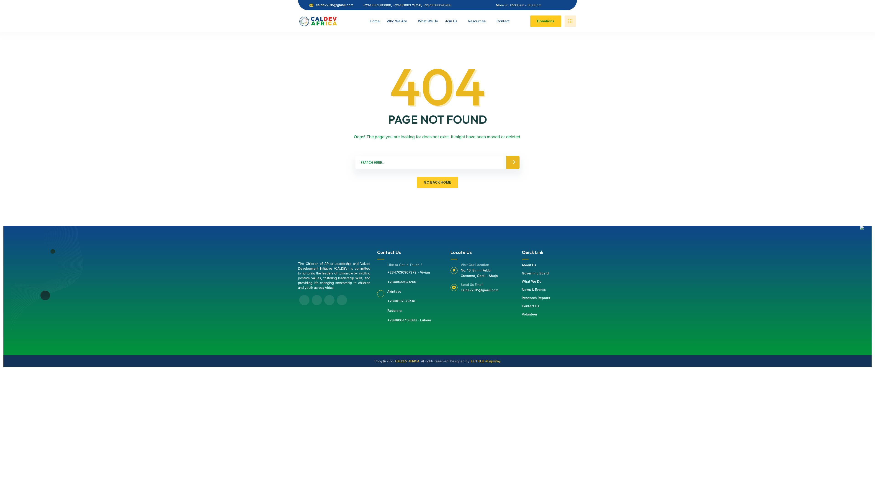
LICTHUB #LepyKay (486, 361)
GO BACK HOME (437, 182)
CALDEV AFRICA (407, 361)
